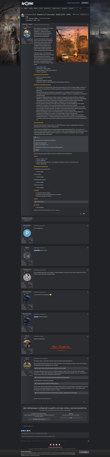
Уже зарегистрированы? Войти (73, 2)
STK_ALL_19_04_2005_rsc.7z (54, 162)
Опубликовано (39, 24)
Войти (71, 417)
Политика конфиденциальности (55, 447)
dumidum (36, 316)
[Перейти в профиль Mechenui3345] (27, 299)
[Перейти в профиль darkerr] (27, 255)
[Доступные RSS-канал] (88, 441)
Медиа (35, 8)
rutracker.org (43, 163)
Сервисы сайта (56, 8)
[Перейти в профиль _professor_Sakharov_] (23, 15)
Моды (25, 8)
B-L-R (27, 358)
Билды (48, 18)
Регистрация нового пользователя (39, 419)
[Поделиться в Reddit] (28, 431)
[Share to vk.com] (22, 431)
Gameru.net (43, 160)
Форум (30, 8)
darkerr (27, 247)
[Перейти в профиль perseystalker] (27, 233)
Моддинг (64, 8)
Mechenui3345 (27, 291)
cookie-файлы (30, 452)
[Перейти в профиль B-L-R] (27, 366)
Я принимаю (84, 452)
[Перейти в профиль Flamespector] (27, 277)
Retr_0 (27, 336)
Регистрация (85, 2)
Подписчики (83, 14)
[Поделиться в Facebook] (26, 431)
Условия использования (35, 455)
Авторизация (76, 14)
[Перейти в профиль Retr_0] (27, 344)
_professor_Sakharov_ (27, 25)
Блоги (41, 8)
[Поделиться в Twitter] (24, 431)
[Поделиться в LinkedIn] (30, 431)
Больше (71, 8)
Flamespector (27, 269)
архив (42, 171)
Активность (47, 8)
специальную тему (72, 131)
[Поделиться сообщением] (87, 24)
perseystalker (27, 225)
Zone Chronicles (40, 207)
